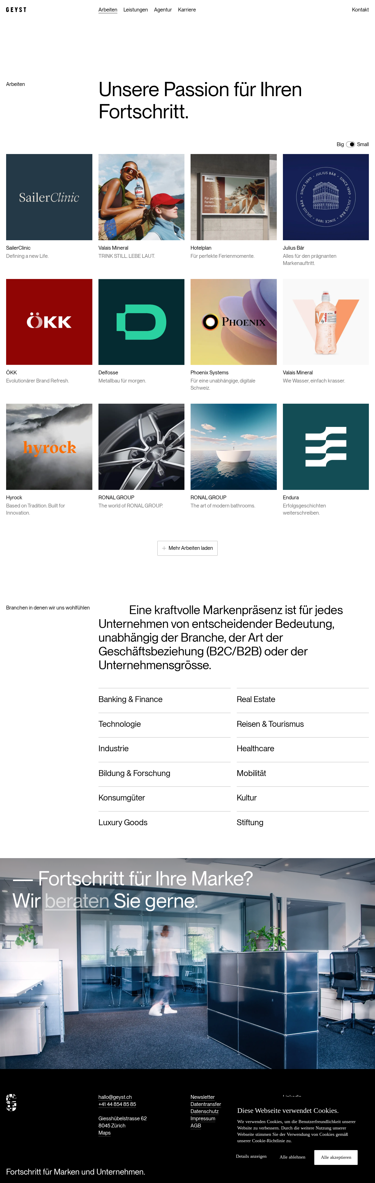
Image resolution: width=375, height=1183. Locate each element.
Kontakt (360, 10)
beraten (77, 900)
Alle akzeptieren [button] (336, 1157)
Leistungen (135, 10)
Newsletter (203, 1097)
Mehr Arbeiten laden (191, 548)
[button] (253, 1156)
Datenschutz (205, 1111)
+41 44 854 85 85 (117, 1104)
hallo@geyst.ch (115, 1097)
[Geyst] (16, 9)
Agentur (163, 10)
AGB (196, 1126)
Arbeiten (107, 10)
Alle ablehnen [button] (292, 1157)
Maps (104, 1133)
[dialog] (297, 1137)
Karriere (187, 10)
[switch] (350, 144)
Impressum (203, 1118)
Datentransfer (206, 1104)
